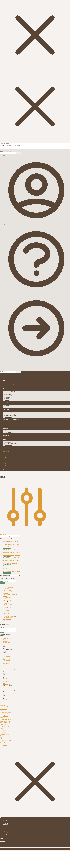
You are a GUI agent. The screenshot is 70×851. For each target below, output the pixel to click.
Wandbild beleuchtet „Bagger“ (11, 546)
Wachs (7, 740)
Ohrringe (2, 735)
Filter (2, 632)
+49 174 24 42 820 (4, 457)
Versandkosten (6, 656)
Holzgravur (4, 724)
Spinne (8, 738)
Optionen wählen (7, 548)
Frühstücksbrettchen (5, 713)
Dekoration (3, 709)
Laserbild (3, 730)
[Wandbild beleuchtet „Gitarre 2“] (11, 549)
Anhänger (2, 703)
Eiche (6, 710)
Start (1, 473)
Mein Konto (6, 155)
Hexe (9, 721)
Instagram (5, 465)
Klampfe (8, 726)
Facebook (5, 463)
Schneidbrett (3, 738)
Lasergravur (4, 733)
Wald (10, 740)
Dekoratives (6, 544)
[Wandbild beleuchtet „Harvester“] (11, 566)
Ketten (5, 726)
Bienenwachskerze (5, 707)
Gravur (5, 715)
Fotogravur (9, 712)
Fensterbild (3, 712)
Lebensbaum (2, 734)
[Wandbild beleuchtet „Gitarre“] (11, 558)
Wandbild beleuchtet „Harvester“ (12, 571)
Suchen (18, 153)
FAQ (4, 225)
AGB (4, 821)
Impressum (5, 824)
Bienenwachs (3, 705)
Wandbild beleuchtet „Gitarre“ (11, 563)
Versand (5, 820)
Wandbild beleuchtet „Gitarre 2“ (11, 555)
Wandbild (3, 742)
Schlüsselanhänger (4, 737)
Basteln (8, 703)
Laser (2, 728)
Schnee (9, 737)
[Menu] (0, 151)
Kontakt (5, 834)
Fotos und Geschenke (14, 544)
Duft (9, 708)
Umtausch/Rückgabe (8, 826)
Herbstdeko (6, 721)
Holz (1, 722)
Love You (8, 734)
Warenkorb (5, 294)
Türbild (2, 740)
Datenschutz (6, 823)
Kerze (2, 726)
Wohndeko (4, 746)
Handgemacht (5, 719)
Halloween (1, 717)
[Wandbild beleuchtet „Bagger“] (11, 541)
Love (5, 734)
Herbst (1, 721)
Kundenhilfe (6, 832)
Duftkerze (2, 710)
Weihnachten (3, 743)
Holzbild (3, 722)
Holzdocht (7, 722)
